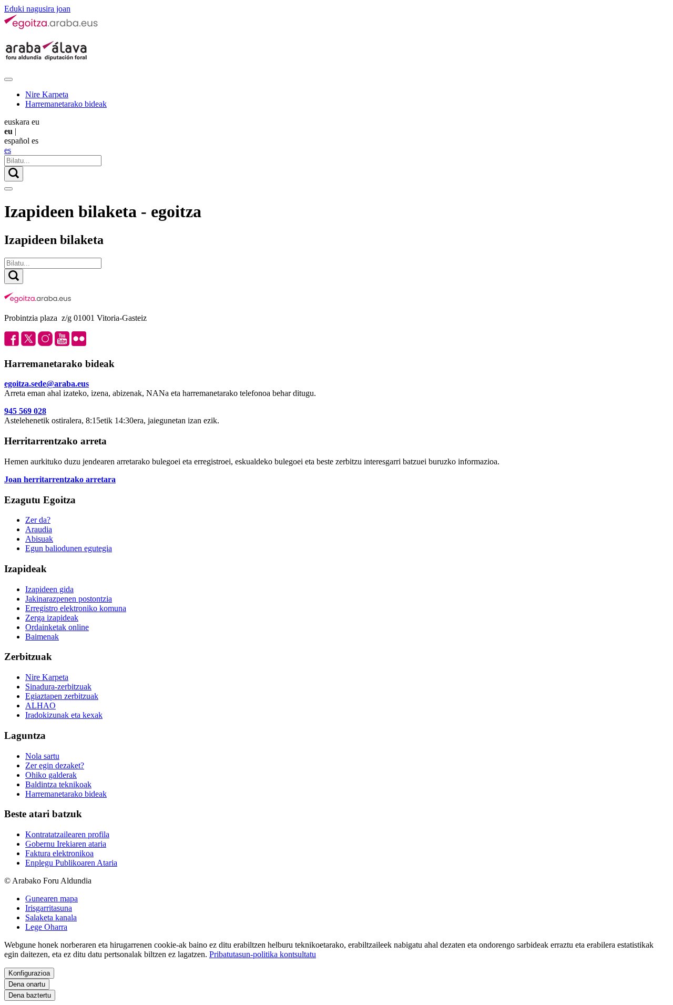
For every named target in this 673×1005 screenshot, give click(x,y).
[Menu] (8, 79)
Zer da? (37, 519)
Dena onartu (26, 984)
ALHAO (40, 705)
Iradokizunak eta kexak (64, 714)
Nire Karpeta (46, 94)
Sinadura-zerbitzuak (58, 686)
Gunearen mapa (51, 898)
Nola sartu (42, 756)
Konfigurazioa (29, 973)
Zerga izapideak (51, 617)
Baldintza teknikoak (58, 784)
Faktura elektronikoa (59, 853)
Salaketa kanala (51, 917)
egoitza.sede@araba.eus (46, 383)
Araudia (38, 529)
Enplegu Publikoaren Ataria (71, 862)
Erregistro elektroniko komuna (75, 608)
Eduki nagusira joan (37, 8)
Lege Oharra (46, 926)
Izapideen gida (49, 589)
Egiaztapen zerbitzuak (61, 696)
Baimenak (42, 636)
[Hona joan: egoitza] (51, 27)
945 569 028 (25, 411)
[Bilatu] (13, 173)
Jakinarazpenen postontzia (68, 598)
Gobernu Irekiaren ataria (65, 843)
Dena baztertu (29, 995)
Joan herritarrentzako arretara (60, 479)
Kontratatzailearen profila (67, 834)
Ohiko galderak (51, 774)
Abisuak (39, 538)
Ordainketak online (57, 627)
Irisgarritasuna (48, 908)
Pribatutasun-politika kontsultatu (262, 954)
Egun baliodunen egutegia (68, 548)
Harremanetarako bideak (66, 103)
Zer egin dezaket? (54, 765)
